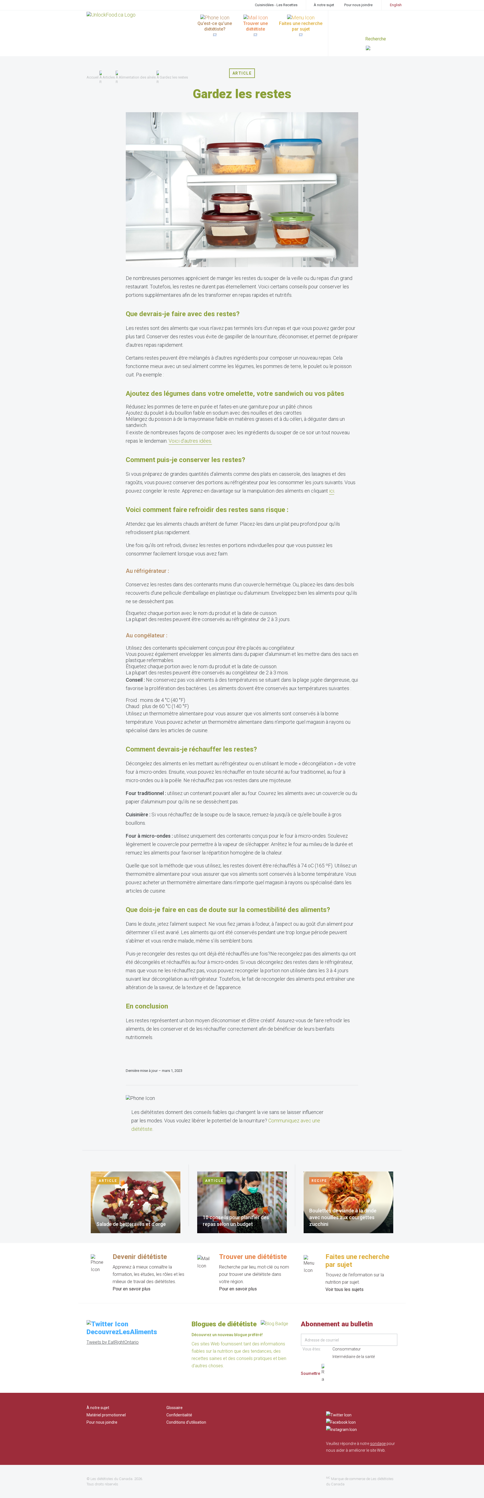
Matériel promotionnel (106, 1415)
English (396, 5)
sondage (378, 1443)
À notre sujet (324, 5)
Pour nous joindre (358, 5)
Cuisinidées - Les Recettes (276, 5)
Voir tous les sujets (344, 1289)
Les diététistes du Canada (111, 1479)
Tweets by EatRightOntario (113, 1342)
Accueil (93, 77)
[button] (381, 48)
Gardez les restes (174, 77)
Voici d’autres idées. (190, 441)
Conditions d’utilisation (186, 1422)
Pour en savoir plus (131, 1289)
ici (331, 491)
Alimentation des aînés (137, 77)
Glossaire (174, 1407)
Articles (109, 77)
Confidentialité (179, 1415)
